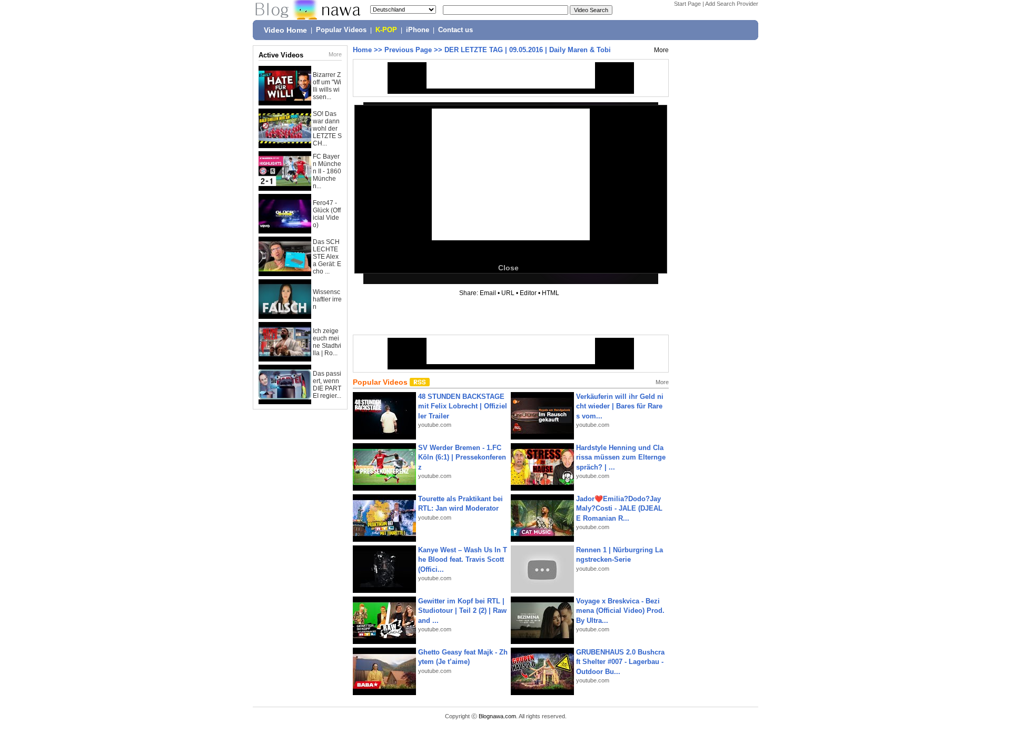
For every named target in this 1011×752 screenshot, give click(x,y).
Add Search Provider (731, 4)
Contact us (455, 30)
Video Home (285, 30)
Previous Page (408, 50)
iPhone (417, 30)
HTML (550, 293)
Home (362, 50)
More (335, 54)
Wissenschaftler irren (327, 299)
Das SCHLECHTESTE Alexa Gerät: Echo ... (327, 256)
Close (508, 267)
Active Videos (281, 55)
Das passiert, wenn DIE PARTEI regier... (327, 384)
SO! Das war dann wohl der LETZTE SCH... (327, 128)
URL (507, 293)
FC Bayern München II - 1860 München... (327, 171)
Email (488, 293)
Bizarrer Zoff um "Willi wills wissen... (327, 86)
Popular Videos (341, 30)
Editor (528, 293)
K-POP (386, 30)
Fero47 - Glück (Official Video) (327, 214)
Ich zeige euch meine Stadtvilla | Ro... (327, 342)
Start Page (687, 4)
